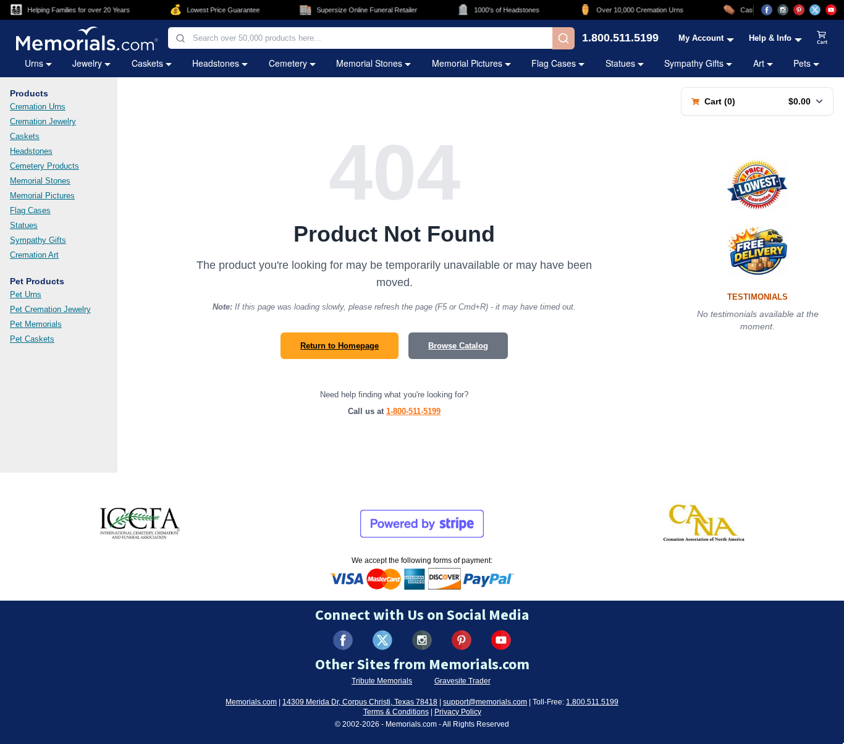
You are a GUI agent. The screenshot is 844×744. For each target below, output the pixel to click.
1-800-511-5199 (413, 411)
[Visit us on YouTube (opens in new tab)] (831, 9)
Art (758, 63)
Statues (620, 63)
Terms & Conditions (396, 712)
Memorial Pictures (467, 63)
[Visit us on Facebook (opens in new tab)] (766, 9)
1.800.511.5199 (620, 38)
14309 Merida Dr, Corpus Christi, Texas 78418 (359, 702)
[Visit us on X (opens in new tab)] (815, 9)
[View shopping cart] (822, 38)
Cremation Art (34, 255)
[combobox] (360, 38)
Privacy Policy (457, 712)
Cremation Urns (37, 106)
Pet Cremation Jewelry (50, 309)
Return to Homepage (339, 345)
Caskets (147, 63)
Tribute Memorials (382, 681)
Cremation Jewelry (43, 121)
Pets (802, 63)
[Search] (563, 38)
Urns (34, 63)
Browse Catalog (458, 345)
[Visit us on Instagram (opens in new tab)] (782, 9)
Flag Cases (553, 63)
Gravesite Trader (462, 681)
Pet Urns (25, 294)
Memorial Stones (369, 63)
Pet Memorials (36, 324)
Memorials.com (251, 702)
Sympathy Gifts (694, 63)
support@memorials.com (485, 702)
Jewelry (87, 63)
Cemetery (288, 63)
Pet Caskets (32, 339)
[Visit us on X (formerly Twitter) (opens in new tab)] (382, 640)
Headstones (215, 63)
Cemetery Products (44, 166)
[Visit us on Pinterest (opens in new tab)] (798, 9)
